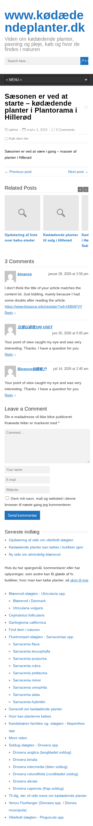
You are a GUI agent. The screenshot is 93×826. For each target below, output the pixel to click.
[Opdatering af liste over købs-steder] (24, 213)
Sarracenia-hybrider (29, 702)
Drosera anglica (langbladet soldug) (42, 752)
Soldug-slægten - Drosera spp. (34, 745)
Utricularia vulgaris (28, 608)
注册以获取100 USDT (35, 327)
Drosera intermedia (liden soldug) (40, 767)
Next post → (78, 172)
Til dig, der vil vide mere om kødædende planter (48, 796)
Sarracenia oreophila (30, 687)
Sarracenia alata (26, 694)
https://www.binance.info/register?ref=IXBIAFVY (43, 306)
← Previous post (18, 172)
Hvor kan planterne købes (30, 716)
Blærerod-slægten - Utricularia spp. (37, 593)
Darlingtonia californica (27, 622)
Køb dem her (18, 138)
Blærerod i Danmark (29, 601)
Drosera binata (25, 759)
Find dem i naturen (24, 630)
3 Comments (65, 130)
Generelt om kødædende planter (35, 709)
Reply (9, 313)
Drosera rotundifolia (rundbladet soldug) (45, 774)
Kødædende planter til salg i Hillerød (60, 237)
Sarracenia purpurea (30, 658)
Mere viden (18, 738)
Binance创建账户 (32, 369)
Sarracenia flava (26, 644)
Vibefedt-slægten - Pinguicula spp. (37, 817)
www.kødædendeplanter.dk (45, 21)
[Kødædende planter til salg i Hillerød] (62, 213)
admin (13, 130)
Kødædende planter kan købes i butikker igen (46, 547)
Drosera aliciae (25, 781)
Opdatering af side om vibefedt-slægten (41, 540)
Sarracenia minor (27, 680)
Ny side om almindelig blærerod (34, 554)
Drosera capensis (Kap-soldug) (38, 788)
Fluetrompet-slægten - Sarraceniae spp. (41, 637)
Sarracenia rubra (27, 666)
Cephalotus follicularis (26, 615)
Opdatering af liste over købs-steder (21, 237)
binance (25, 274)
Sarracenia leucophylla (31, 651)
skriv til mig (79, 580)
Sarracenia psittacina (30, 673)
